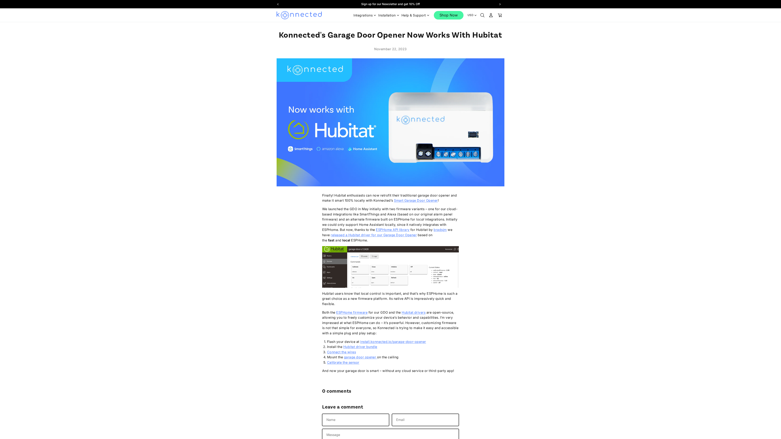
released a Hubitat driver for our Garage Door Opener (374, 235)
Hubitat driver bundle (360, 347)
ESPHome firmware (352, 312)
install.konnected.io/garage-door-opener (393, 342)
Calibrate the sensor (343, 362)
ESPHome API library (392, 230)
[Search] (482, 15)
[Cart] (499, 15)
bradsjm (440, 230)
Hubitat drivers (413, 312)
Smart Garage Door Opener (416, 200)
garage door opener (360, 357)
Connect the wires (341, 352)
